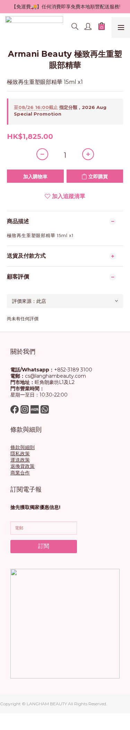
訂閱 (43, 546)
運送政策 (20, 460)
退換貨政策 (22, 466)
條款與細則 (22, 447)
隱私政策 (20, 453)
